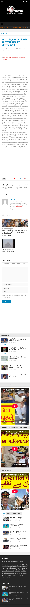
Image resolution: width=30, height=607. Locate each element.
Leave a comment (5, 50)
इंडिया (4, 513)
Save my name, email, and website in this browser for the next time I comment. (14, 296)
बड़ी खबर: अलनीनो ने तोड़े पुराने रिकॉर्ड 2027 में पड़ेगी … (17, 525)
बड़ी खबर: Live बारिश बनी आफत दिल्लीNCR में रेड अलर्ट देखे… (16, 366)
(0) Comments (24, 521)
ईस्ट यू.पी (8, 513)
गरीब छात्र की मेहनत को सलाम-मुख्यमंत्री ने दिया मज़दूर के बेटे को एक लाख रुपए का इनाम (22, 187)
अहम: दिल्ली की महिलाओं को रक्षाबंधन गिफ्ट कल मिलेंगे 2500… (17, 339)
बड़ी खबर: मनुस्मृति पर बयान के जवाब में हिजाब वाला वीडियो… (18, 546)
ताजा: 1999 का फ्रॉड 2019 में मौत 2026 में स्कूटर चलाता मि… (18, 518)
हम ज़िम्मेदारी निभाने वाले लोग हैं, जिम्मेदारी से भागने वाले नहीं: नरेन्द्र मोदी (8, 187)
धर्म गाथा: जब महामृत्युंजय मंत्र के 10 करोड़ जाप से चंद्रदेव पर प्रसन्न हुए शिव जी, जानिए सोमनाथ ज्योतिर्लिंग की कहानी (8, 232)
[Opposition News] (15, 10)
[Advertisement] (15, 17)
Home (2, 33)
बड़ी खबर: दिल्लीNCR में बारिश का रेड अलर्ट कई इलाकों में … (17, 357)
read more (10, 577)
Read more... (3, 344)
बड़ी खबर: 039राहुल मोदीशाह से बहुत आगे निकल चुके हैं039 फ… (12, 27)
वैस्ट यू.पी (14, 513)
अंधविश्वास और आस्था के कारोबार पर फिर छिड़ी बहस (8, 250)
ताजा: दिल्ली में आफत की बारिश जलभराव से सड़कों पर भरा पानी (18, 348)
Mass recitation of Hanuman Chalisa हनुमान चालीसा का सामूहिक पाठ (21, 230)
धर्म (6, 33)
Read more (19, 206)
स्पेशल (19, 513)
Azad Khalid (13, 199)
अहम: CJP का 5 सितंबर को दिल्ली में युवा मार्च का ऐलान (18, 375)
